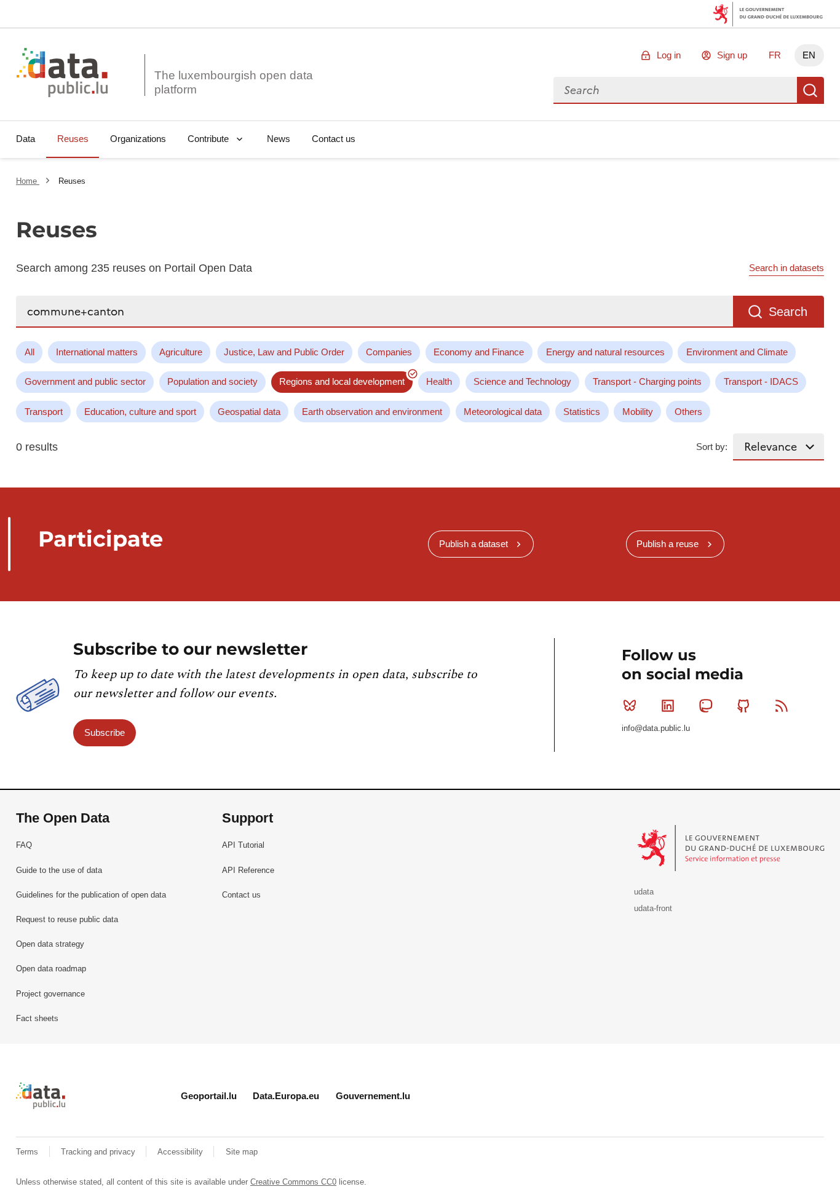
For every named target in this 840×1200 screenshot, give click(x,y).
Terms (28, 1151)
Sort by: (711, 446)
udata (644, 891)
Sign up (732, 55)
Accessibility (181, 1151)
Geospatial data (249, 411)
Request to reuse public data (67, 919)
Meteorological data (503, 411)
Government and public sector (85, 381)
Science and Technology (522, 381)
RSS (781, 705)
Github (743, 705)
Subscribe (104, 732)
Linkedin (667, 705)
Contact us (333, 138)
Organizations (138, 138)
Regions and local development (342, 381)
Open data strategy (50, 944)
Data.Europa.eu (286, 1096)
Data (25, 138)
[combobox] (675, 90)
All (29, 352)
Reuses (73, 138)
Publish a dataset (473, 544)
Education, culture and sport (140, 411)
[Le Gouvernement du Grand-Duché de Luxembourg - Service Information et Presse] (732, 847)
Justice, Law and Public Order (284, 352)
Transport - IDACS (761, 381)
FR (775, 55)
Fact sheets (37, 1018)
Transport (44, 411)
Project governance (50, 993)
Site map (242, 1151)
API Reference (248, 870)
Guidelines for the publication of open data (91, 894)
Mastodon (705, 705)
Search (810, 90)
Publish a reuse (667, 544)
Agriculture (180, 352)
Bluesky (629, 705)
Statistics (581, 411)
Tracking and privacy (99, 1151)
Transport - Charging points (647, 381)
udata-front (653, 908)
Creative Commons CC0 (293, 1181)
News (278, 138)
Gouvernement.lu (373, 1096)
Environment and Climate (737, 352)
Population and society (212, 381)
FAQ (24, 845)
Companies (389, 352)
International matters (97, 352)
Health (439, 381)
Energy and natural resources (605, 352)
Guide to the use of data (59, 870)
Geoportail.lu (209, 1096)
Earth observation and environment (372, 411)
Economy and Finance (479, 352)
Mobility (637, 411)
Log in (669, 55)
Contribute (208, 138)
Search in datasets (786, 267)
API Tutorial (243, 845)
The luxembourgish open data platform (233, 82)
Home (27, 181)
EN (808, 55)
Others (688, 411)
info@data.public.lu (656, 728)
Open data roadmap (51, 968)
